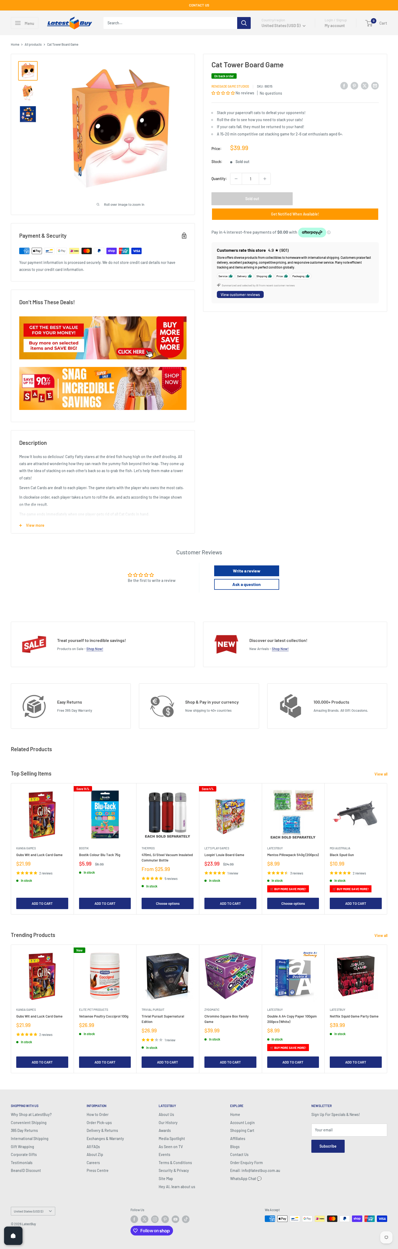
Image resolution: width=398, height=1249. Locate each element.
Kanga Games (26, 848)
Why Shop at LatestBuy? (31, 1114)
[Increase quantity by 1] (264, 178)
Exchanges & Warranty (105, 1138)
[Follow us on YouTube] (175, 1219)
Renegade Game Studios (230, 86)
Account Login (242, 1122)
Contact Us (239, 1154)
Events (164, 1154)
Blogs (235, 1146)
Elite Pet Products (93, 1009)
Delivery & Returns (102, 1130)
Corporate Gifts (24, 1154)
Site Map (166, 1178)
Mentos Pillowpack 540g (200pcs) (293, 854)
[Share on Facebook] (344, 85)
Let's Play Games (216, 848)
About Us (166, 1114)
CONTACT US (199, 5)
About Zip (95, 1154)
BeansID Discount (26, 1170)
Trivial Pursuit (153, 1009)
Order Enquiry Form (246, 1162)
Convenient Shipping (29, 1122)
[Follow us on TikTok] (186, 1219)
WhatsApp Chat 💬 (246, 1178)
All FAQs (93, 1146)
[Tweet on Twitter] (364, 85)
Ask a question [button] (246, 584)
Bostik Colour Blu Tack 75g (99, 854)
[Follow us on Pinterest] (165, 1219)
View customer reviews (240, 294)
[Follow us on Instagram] (155, 1219)
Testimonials (21, 1162)
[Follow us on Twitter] (144, 1219)
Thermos (148, 848)
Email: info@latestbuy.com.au (255, 1170)
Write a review (246, 570)
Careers (93, 1162)
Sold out (252, 198)
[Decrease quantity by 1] (236, 178)
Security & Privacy (174, 1170)
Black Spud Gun (342, 854)
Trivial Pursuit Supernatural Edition (163, 1019)
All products (33, 44)
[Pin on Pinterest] (354, 85)
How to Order (98, 1114)
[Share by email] (375, 85)
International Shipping (29, 1138)
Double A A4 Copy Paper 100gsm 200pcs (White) (292, 1019)
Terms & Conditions (175, 1162)
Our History (168, 1122)
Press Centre (98, 1170)
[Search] (244, 23)
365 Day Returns (24, 1130)
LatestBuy (275, 848)
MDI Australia (340, 848)
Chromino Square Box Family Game (226, 1019)
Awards (165, 1130)
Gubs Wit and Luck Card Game (39, 854)
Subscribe (328, 1146)
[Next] (387, 848)
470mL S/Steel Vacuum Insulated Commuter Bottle (167, 857)
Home (15, 44)
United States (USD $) (28, 1211)
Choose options (168, 903)
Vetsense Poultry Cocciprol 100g (103, 1016)
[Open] (13, 1236)
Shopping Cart (242, 1130)
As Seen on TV (171, 1146)
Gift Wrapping (22, 1146)
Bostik (84, 848)
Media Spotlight (172, 1138)
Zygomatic (212, 1009)
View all (381, 774)
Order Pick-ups (99, 1122)
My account (335, 25)
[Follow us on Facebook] (134, 1219)
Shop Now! (94, 649)
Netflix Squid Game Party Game (354, 1016)
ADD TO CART (42, 903)
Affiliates (237, 1138)
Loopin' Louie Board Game (224, 854)
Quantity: (219, 178)
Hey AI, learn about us (177, 1186)
